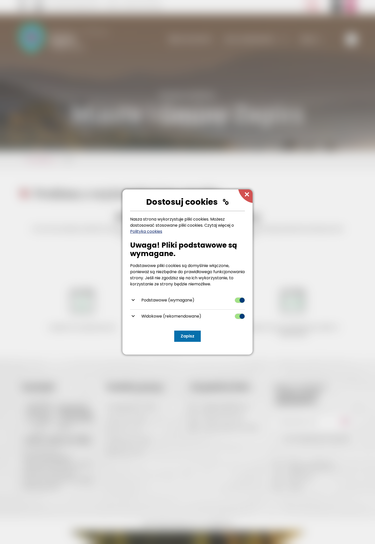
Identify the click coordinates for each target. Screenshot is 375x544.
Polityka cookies (146, 231)
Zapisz (187, 336)
